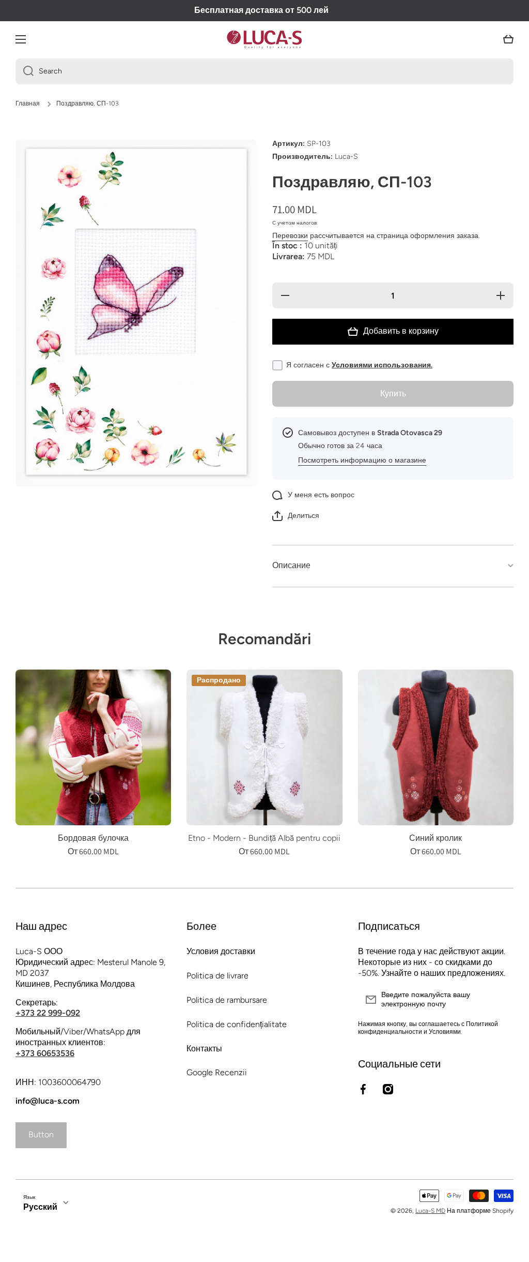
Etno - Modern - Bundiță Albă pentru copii (264, 838)
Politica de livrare (217, 976)
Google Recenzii (216, 1072)
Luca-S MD (430, 1210)
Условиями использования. (382, 365)
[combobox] (264, 71)
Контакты (204, 1048)
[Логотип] (264, 39)
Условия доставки (220, 951)
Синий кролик (435, 838)
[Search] (24, 71)
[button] (508, 39)
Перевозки (290, 235)
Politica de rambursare (226, 1000)
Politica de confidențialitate (236, 1024)
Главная (27, 103)
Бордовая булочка (93, 838)
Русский (40, 1207)
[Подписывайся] (501, 1000)
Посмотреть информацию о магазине (362, 460)
